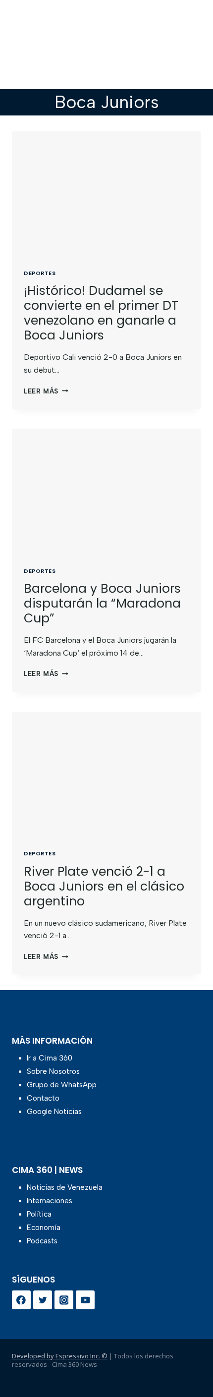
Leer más (46, 391)
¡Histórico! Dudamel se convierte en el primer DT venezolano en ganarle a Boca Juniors (101, 313)
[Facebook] (21, 1299)
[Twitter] (42, 1299)
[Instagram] (63, 1299)
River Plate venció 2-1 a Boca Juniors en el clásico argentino (104, 886)
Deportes (39, 273)
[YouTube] (85, 1299)
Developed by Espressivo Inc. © (59, 1355)
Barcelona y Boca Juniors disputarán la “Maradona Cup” (102, 603)
